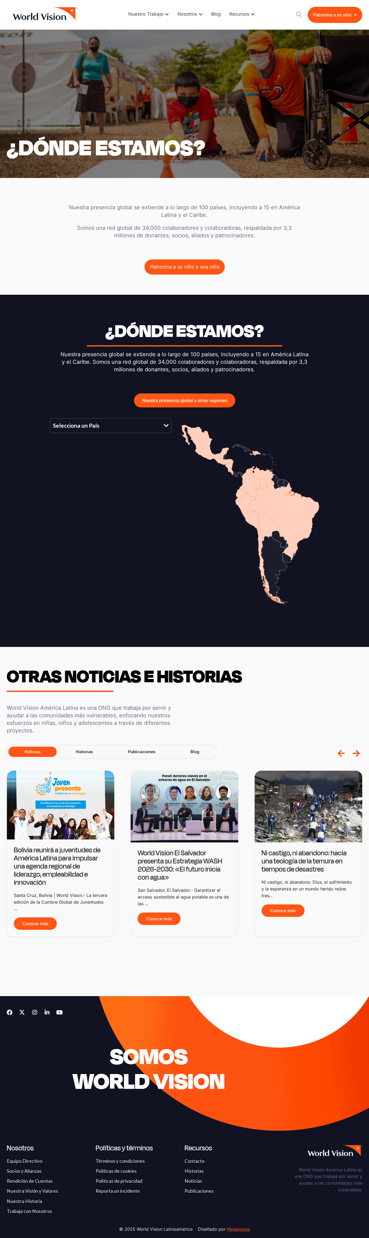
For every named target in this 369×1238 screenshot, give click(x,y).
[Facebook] (9, 1012)
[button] (341, 753)
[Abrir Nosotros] (201, 14)
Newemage (238, 1229)
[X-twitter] (22, 1012)
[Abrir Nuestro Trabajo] (167, 14)
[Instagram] (34, 1012)
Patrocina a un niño (332, 15)
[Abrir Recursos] (253, 14)
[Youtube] (59, 1012)
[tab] (32, 752)
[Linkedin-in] (47, 1012)
